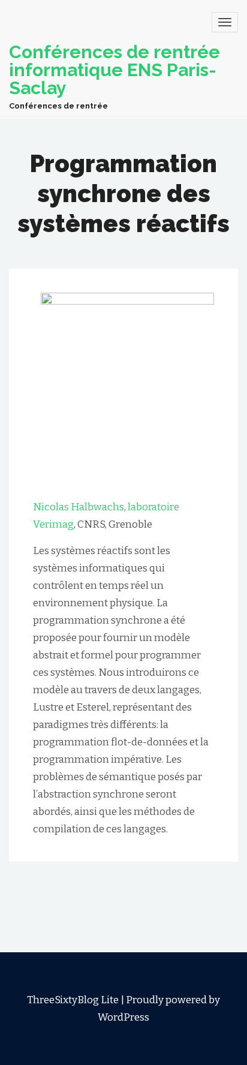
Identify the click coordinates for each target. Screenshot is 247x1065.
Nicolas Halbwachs (78, 507)
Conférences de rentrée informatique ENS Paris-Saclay (114, 70)
